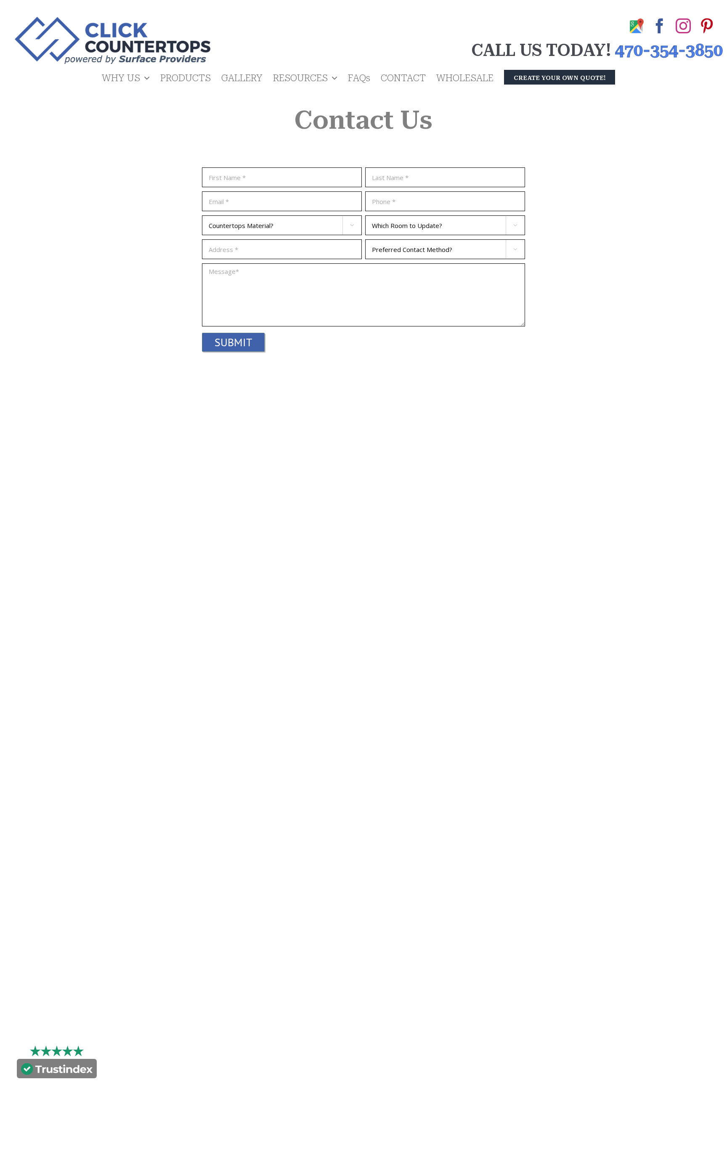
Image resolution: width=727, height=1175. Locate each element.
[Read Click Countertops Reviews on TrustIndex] (57, 1071)
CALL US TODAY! (541, 50)
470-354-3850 (669, 50)
